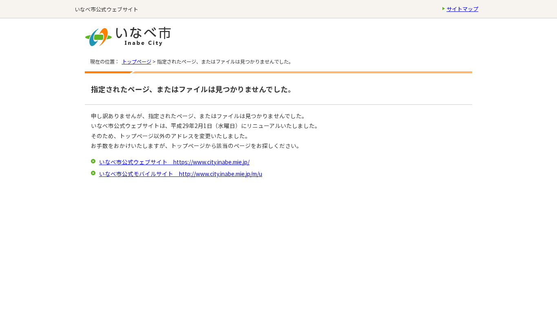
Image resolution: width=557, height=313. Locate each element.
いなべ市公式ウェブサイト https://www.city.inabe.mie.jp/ (174, 162)
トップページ (136, 61)
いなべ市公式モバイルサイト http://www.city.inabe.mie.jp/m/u (180, 174)
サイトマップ (462, 9)
